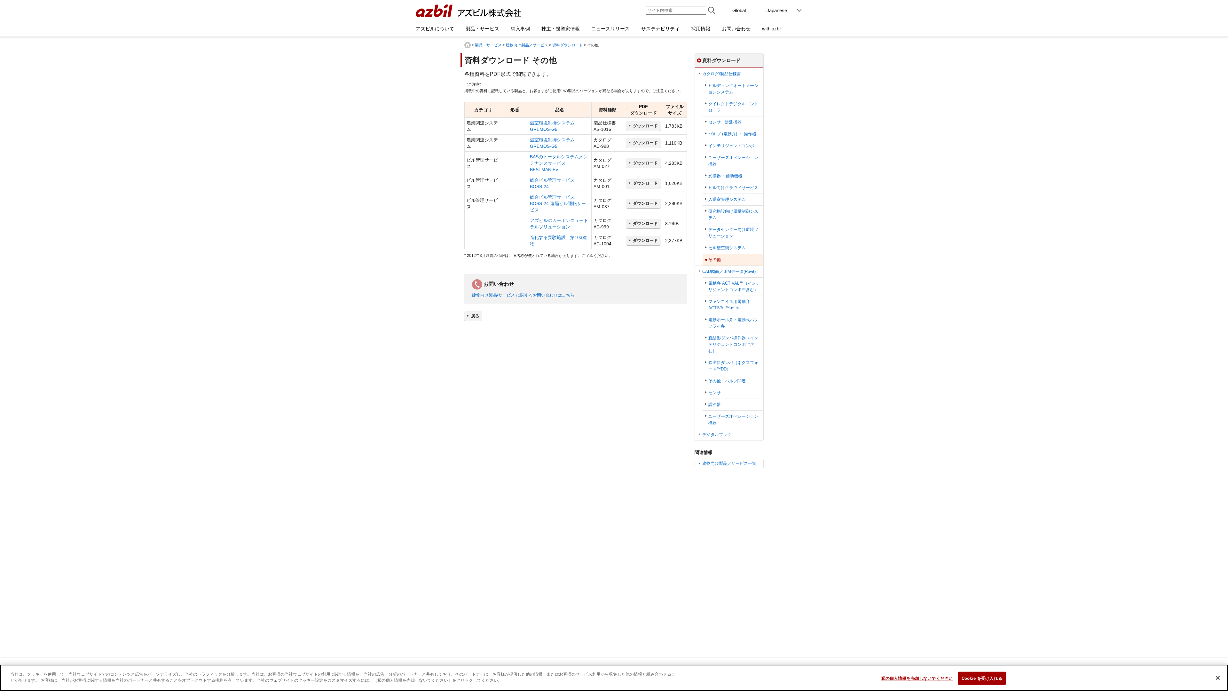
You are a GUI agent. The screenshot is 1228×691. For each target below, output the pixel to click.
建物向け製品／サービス (527, 45)
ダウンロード (645, 125)
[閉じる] (1218, 678)
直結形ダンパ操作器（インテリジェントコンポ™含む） (733, 344)
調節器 (714, 404)
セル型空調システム (727, 247)
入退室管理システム (727, 199)
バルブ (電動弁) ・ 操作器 (732, 133)
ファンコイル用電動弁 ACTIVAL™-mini (729, 304)
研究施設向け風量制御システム (733, 214)
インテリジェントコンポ (731, 145)
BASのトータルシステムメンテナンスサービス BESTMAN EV (559, 163)
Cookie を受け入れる (982, 678)
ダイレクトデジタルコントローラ (733, 107)
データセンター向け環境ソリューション (733, 232)
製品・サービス (488, 45)
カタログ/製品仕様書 (721, 73)
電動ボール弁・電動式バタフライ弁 (733, 323)
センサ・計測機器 (725, 122)
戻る (475, 316)
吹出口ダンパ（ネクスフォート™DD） (733, 365)
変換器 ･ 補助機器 (725, 175)
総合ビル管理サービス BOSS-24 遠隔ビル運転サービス (558, 203)
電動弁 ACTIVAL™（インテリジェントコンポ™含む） (734, 286)
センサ (714, 392)
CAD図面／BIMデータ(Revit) (729, 271)
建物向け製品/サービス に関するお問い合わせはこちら (523, 295)
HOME (467, 45)
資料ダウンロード (567, 45)
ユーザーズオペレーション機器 (733, 160)
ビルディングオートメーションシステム (733, 88)
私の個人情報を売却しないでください (917, 678)
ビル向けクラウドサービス (733, 187)
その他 (714, 259)
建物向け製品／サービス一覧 (729, 463)
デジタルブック (716, 434)
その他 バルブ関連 (727, 380)
